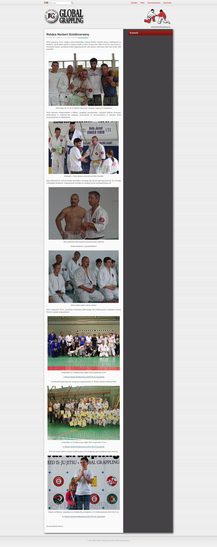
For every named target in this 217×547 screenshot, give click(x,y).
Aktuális (134, 3)
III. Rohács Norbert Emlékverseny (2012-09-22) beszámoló (83, 516)
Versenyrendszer (154, 3)
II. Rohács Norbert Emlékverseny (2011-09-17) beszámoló (84, 447)
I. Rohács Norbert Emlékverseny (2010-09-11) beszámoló (83, 377)
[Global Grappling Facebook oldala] (47, 3)
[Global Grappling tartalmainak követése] (45, 3)
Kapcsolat (167, 3)
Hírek (142, 3)
